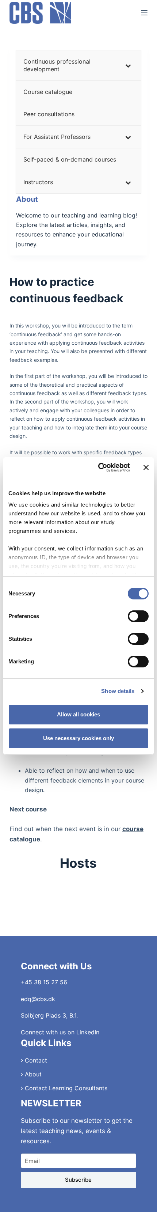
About (32, 1074)
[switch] (138, 616)
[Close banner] (146, 467)
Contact (35, 1060)
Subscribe (78, 1179)
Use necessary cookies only (78, 738)
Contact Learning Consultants (65, 1088)
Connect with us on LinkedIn (60, 1032)
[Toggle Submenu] (128, 65)
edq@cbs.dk (38, 999)
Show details (117, 691)
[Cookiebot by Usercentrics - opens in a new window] (99, 467)
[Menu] (144, 13)
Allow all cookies (78, 714)
